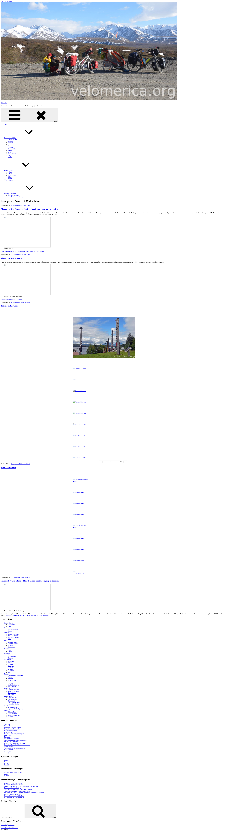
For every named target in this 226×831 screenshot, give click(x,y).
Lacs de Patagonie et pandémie (12, 794)
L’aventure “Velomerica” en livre (13, 784)
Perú (9, 144)
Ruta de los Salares (13, 635)
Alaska (10, 157)
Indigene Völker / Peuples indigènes (14, 733)
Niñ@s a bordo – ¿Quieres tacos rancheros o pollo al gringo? (21, 786)
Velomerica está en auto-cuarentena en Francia (17, 791)
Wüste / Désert (8, 751)
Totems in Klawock (9, 306)
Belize (9, 672)
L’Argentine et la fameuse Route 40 (14, 797)
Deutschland (11, 624)
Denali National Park (14, 715)
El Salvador (11, 667)
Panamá (10, 662)
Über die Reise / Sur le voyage (16, 197)
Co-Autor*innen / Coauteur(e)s (13, 772)
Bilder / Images (8, 170)
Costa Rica (11, 664)
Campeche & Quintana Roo (15, 675)
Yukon (9, 155)
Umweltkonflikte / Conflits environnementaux (17, 745)
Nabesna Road (12, 712)
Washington (11, 694)
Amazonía (11, 655)
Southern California (13, 689)
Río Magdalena (12, 656)
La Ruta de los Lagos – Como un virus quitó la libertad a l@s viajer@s (24, 792)
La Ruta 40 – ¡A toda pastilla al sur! (14, 796)
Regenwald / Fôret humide (11, 741)
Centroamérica (12, 149)
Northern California (13, 691)
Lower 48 (10, 152)
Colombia (10, 147)
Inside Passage (12, 153)
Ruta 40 (10, 631)
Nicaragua (11, 666)
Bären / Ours (7, 726)
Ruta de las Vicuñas (13, 637)
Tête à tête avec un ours (11, 258)
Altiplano (10, 142)
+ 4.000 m (7, 724)
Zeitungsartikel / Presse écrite (12, 753)
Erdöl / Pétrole (8, 732)
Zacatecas (10, 683)
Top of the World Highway (15, 709)
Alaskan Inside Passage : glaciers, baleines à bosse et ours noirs (29, 209)
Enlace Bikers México (10, 730)
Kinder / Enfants (8, 735)
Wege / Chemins (8, 180)
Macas (9, 650)
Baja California (12, 686)
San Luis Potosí (12, 680)
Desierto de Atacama (13, 634)
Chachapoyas (11, 647)
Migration (7, 737)
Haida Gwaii (11, 701)
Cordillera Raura (12, 642)
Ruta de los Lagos (13, 629)
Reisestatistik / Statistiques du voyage (14, 743)
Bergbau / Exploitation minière (12, 727)
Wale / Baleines (8, 749)
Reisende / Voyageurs (10, 193)
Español (6, 765)
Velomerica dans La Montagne (12, 788)
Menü (55, 121)
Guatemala (11, 670)
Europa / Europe (12, 139)
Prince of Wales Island (14, 702)
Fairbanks (10, 716)
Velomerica (4, 103)
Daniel (6, 774)
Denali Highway (12, 713)
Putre (9, 639)
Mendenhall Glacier (13, 704)
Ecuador (10, 146)
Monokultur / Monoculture (11, 738)
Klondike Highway (13, 707)
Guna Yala (11, 661)
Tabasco (10, 677)
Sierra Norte (11, 645)
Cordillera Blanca (13, 643)
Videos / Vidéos (8, 746)
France (10, 626)
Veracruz (10, 678)
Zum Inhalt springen (6, 1)
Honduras (10, 669)
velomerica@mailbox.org (8, 825)
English (6, 763)
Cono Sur (10, 141)
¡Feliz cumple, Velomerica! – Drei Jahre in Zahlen (18, 789)
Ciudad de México (13, 682)
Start (5, 124)
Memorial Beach (8, 467)
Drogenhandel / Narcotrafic (12, 729)
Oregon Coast (12, 693)
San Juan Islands (12, 697)
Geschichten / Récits (10, 138)
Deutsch (6, 760)
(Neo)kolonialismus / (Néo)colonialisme (15, 740)
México (10, 150)
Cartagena (10, 658)
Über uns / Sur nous (13, 195)
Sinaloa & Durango (13, 685)
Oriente (10, 651)
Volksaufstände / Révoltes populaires (14, 748)
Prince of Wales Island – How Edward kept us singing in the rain (30, 581)
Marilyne (6, 775)
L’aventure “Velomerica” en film (13, 783)
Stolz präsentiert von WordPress (9, 828)
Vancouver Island (12, 699)
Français (6, 762)
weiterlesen (22, 251)
